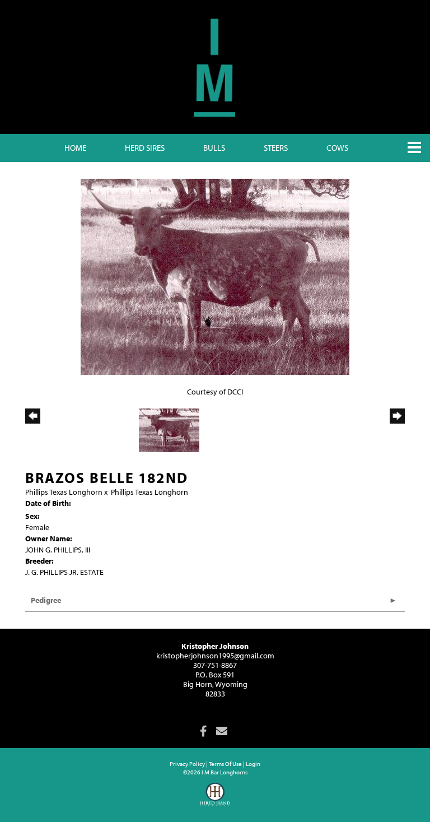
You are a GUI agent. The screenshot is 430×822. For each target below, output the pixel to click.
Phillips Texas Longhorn (63, 492)
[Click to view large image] (215, 276)
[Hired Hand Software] (215, 799)
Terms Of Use (225, 764)
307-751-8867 (215, 665)
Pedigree (46, 600)
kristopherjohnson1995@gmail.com (215, 656)
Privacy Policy (187, 764)
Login (253, 764)
